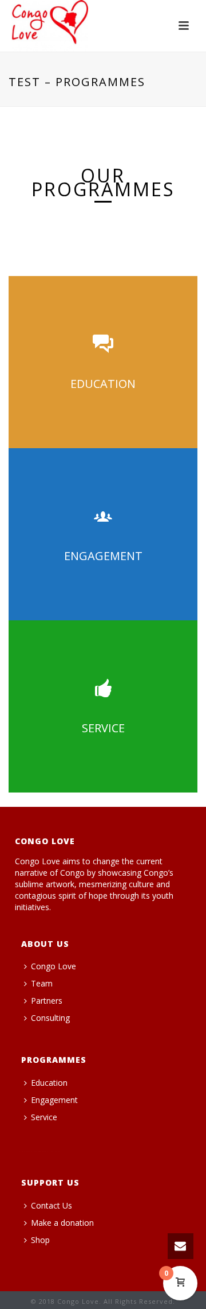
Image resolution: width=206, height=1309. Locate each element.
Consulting (50, 1017)
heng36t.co (39, 1151)
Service (44, 1117)
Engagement (54, 1099)
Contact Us (51, 1205)
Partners (46, 1000)
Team (42, 983)
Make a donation (62, 1222)
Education (49, 1082)
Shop (40, 1239)
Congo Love (53, 966)
